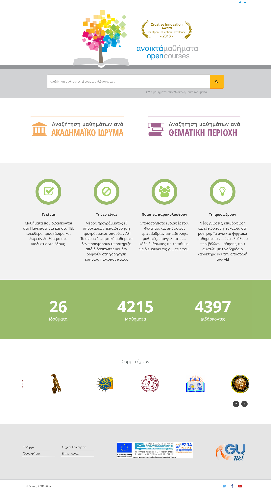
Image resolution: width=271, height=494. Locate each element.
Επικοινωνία (70, 453)
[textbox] (128, 81)
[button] (217, 81)
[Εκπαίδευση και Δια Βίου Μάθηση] (155, 450)
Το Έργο (28, 447)
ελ (240, 2)
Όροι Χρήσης (31, 453)
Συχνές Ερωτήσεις (74, 447)
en (246, 2)
